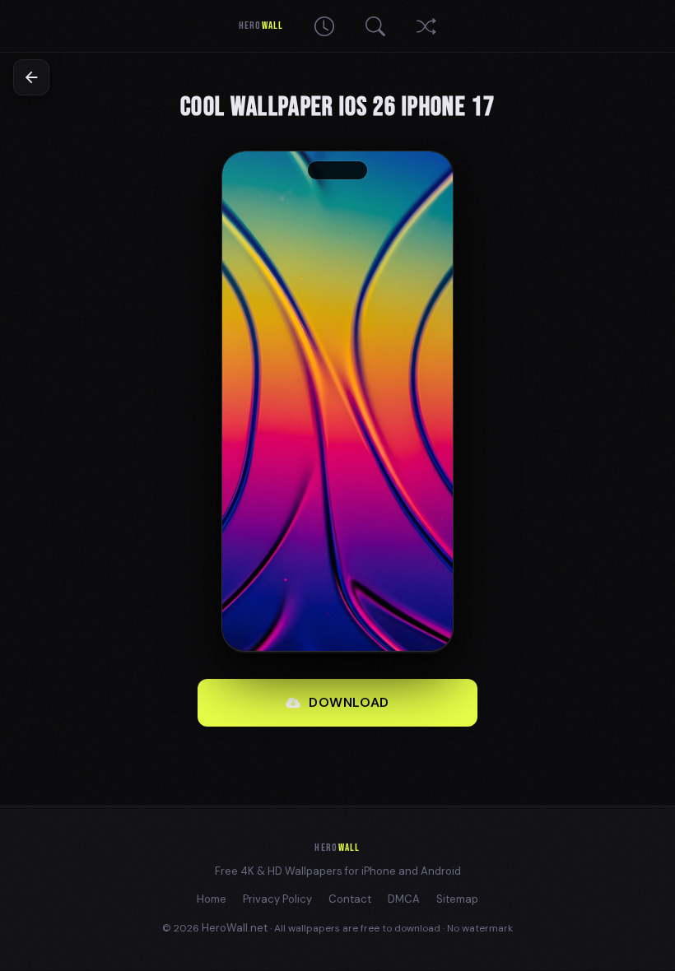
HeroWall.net (235, 928)
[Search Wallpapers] (375, 26)
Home (211, 899)
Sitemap (457, 899)
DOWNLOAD (349, 702)
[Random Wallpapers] (426, 26)
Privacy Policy (277, 899)
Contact (349, 899)
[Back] (31, 77)
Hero (260, 25)
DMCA (404, 899)
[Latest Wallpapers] (324, 26)
